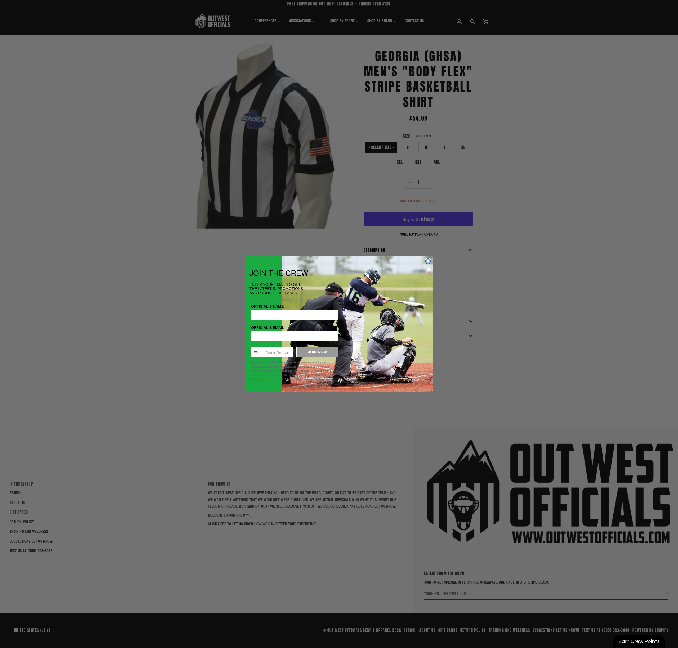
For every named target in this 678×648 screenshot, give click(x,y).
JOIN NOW (317, 352)
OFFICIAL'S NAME (267, 306)
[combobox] (256, 352)
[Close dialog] (428, 261)
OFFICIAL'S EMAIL (267, 327)
